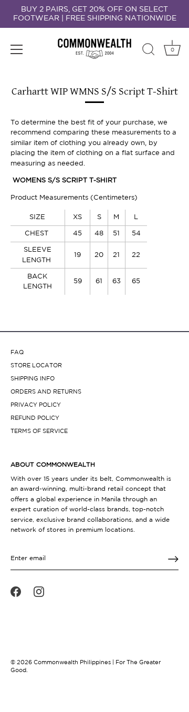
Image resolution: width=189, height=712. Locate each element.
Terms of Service (39, 431)
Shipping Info (32, 378)
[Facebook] (15, 591)
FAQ (17, 352)
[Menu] (16, 49)
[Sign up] (173, 559)
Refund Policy (34, 418)
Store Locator (36, 365)
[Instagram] (39, 591)
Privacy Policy (35, 405)
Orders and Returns (45, 392)
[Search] (148, 51)
